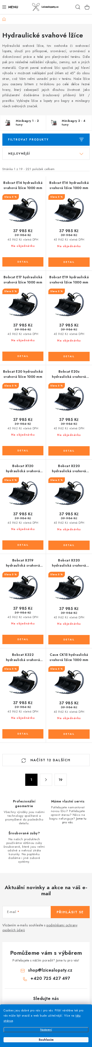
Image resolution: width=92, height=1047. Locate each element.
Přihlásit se (70, 912)
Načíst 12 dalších (50, 760)
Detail (22, 262)
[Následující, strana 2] (46, 780)
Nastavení (46, 1030)
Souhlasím (46, 1040)
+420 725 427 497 (50, 978)
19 (61, 779)
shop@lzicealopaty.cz (50, 970)
